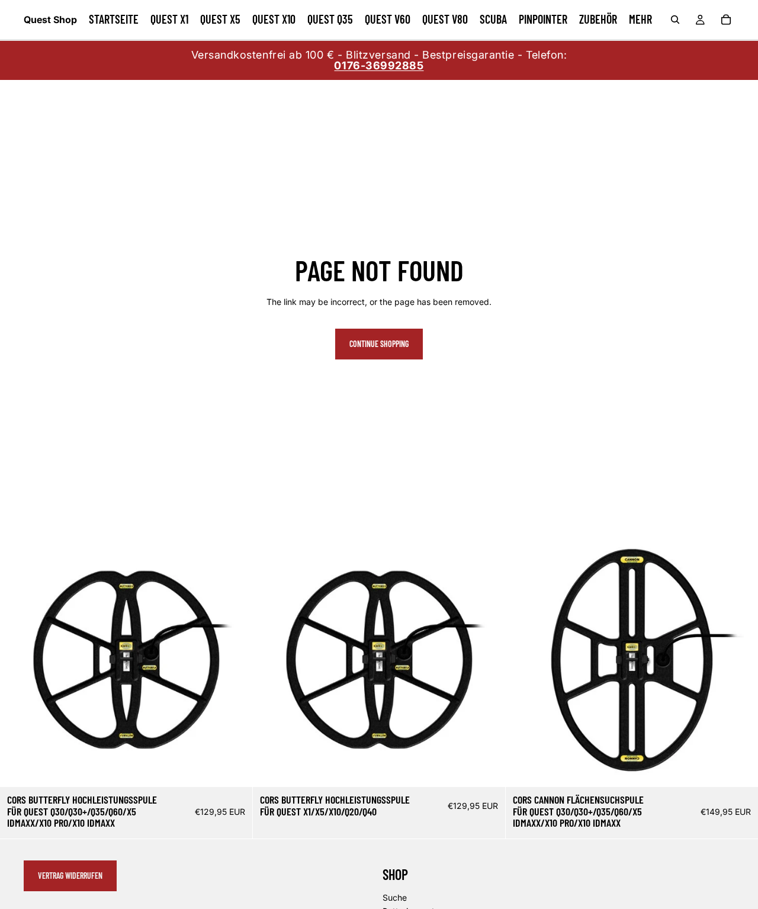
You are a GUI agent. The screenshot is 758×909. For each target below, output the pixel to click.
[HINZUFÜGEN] (234, 768)
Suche (395, 897)
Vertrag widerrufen (70, 876)
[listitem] (640, 20)
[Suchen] (675, 20)
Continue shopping (379, 344)
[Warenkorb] (726, 20)
